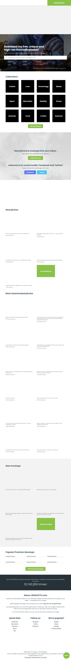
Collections (14, 621)
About (15, 628)
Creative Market (56, 628)
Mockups (14, 626)
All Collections (35, 126)
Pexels (56, 624)
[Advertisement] (35, 20)
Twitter (42, 172)
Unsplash (56, 626)
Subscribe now (35, 158)
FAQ (57, 612)
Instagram (35, 626)
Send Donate (59, 3)
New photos (14, 624)
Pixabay (56, 621)
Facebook (30, 172)
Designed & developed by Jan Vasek (35, 657)
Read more (62, 68)
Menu (66, 655)
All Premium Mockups (35, 569)
